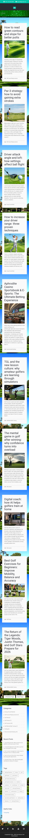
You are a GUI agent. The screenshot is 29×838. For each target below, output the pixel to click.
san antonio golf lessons (10, 797)
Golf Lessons (9, 486)
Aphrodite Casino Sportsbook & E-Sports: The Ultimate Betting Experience (14, 292)
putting (21, 791)
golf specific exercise (9, 781)
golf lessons (15, 775)
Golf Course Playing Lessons (12, 78)
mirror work (7, 788)
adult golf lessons (8, 772)
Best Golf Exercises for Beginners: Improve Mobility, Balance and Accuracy (12, 570)
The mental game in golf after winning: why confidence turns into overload (14, 441)
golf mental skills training (10, 778)
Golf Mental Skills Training (11, 420)
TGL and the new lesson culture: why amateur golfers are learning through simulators (14, 371)
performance (14, 791)
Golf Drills (7, 717)
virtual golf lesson (15, 801)
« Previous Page (9, 696)
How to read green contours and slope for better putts (13, 32)
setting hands (20, 797)
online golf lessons (16, 788)
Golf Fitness (8, 619)
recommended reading (9, 794)
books (16, 772)
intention (18, 781)
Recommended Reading (11, 349)
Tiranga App (6, 812)
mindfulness (14, 785)
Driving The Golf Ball (10, 204)
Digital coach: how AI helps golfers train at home (13, 504)
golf (22, 772)
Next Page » (20, 696)
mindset (22, 785)
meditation (7, 785)
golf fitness (7, 775)
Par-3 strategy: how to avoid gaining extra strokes (13, 96)
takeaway (7, 801)
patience (6, 791)
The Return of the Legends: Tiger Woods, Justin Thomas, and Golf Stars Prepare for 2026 (14, 642)
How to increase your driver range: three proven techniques (14, 223)
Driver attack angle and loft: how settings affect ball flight (14, 159)
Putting (6, 729)
